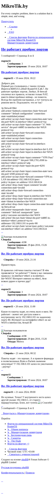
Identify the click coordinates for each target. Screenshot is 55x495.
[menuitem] (10, 32)
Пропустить (7, 21)
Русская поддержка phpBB (15, 467)
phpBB (24, 459)
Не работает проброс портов (24, 49)
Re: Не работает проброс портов (22, 253)
